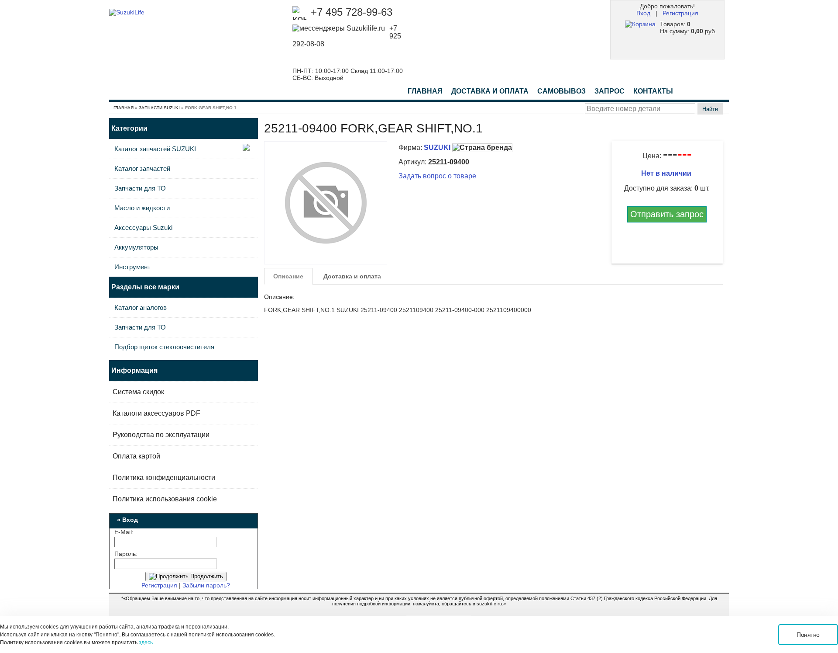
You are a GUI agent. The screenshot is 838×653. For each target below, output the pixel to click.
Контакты (653, 91)
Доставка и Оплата (490, 91)
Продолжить (206, 576)
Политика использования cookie (165, 499)
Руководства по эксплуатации (161, 434)
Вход (643, 13)
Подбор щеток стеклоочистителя (164, 347)
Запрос (609, 91)
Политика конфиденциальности (164, 477)
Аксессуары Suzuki (143, 227)
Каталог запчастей (142, 168)
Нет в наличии (667, 173)
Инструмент (132, 267)
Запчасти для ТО (140, 188)
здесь (146, 642)
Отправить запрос (667, 214)
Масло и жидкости (142, 208)
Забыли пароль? (206, 585)
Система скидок (138, 392)
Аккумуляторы (136, 247)
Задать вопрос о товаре (437, 176)
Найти (710, 109)
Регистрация (680, 13)
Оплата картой (136, 456)
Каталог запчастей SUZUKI (155, 149)
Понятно (808, 634)
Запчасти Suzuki (159, 107)
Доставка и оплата (352, 276)
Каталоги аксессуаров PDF (156, 413)
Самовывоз (561, 91)
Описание (288, 276)
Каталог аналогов (140, 307)
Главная (425, 91)
